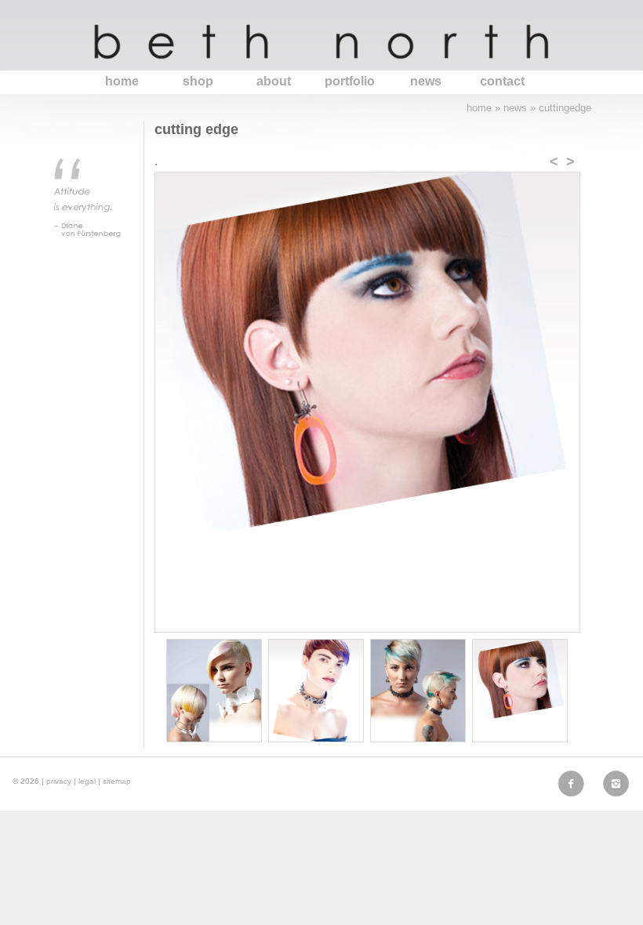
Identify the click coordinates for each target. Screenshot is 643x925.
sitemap (117, 781)
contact (502, 81)
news (425, 81)
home (122, 81)
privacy (58, 781)
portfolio (350, 81)
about (273, 81)
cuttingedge (565, 108)
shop (198, 81)
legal (87, 781)
